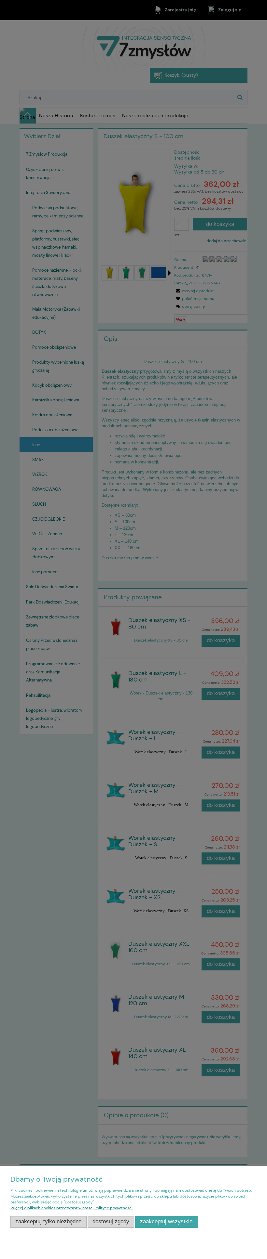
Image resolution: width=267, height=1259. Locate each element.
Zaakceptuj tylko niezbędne (48, 1221)
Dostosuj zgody (110, 1221)
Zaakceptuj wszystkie (166, 1221)
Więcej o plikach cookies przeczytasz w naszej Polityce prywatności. (71, 1208)
